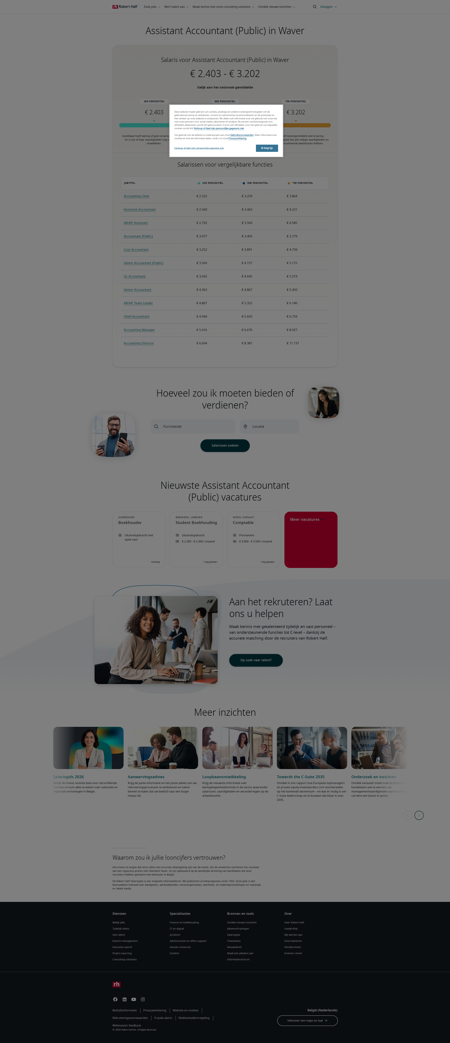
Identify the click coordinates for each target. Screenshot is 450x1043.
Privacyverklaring (237, 138)
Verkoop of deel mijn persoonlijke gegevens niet (219, 128)
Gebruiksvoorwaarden (242, 135)
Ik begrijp (267, 148)
